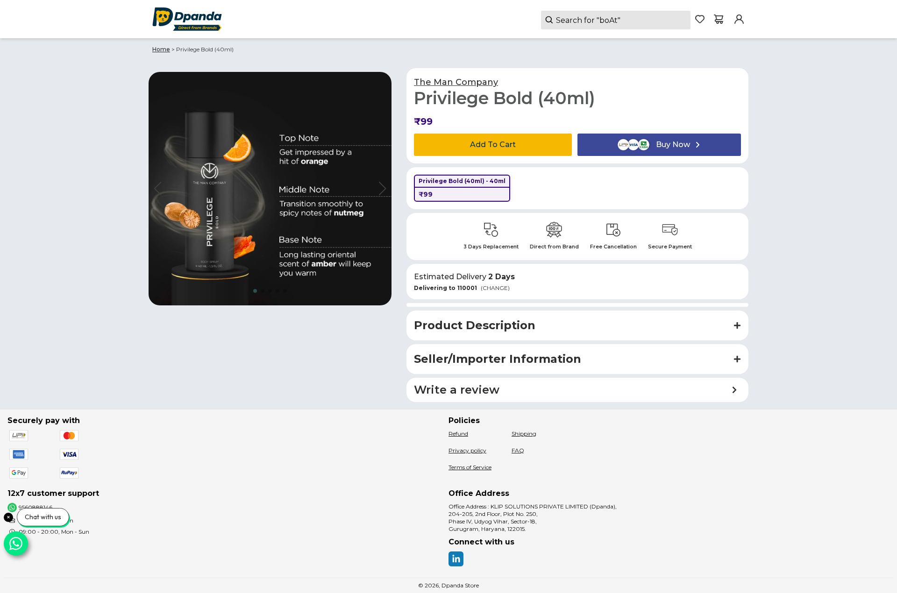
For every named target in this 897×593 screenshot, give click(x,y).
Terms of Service (469, 467)
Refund (458, 433)
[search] (616, 20)
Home (161, 49)
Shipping (524, 433)
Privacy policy (467, 450)
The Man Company (456, 82)
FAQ (518, 450)
